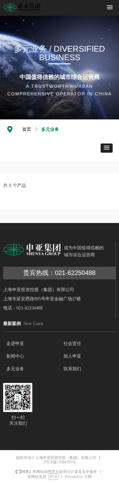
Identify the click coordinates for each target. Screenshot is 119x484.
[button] (110, 7)
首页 (26, 129)
